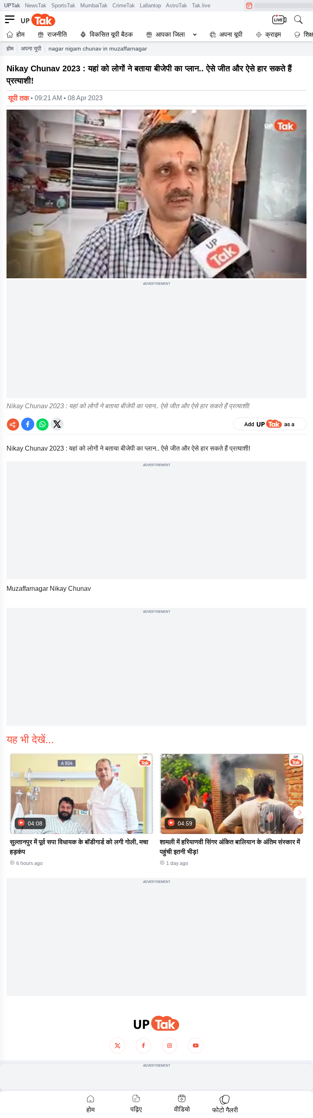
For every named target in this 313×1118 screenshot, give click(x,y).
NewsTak (35, 5)
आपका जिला (170, 34)
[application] (156, 194)
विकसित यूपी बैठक (111, 34)
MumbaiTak (94, 5)
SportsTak (63, 5)
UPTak (12, 5)
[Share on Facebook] (27, 424)
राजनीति (57, 34)
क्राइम (273, 34)
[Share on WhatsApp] (42, 424)
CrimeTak (123, 5)
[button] (169, 35)
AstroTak (176, 5)
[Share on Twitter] (57, 424)
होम (20, 34)
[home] (156, 1023)
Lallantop (150, 5)
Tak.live (201, 5)
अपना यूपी (230, 34)
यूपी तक (18, 98)
